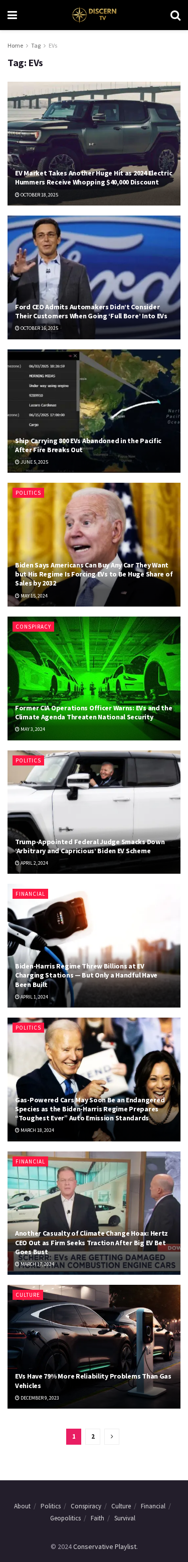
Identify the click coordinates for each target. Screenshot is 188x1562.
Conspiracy (33, 626)
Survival (124, 1518)
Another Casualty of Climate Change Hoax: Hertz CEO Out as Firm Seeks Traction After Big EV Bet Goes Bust (91, 1242)
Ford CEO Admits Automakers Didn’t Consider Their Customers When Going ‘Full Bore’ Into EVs (91, 311)
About (22, 1506)
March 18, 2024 (37, 1130)
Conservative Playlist (104, 1546)
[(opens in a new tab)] (94, 144)
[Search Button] (175, 15)
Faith (97, 1518)
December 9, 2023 (39, 1398)
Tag (36, 45)
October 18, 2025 (39, 194)
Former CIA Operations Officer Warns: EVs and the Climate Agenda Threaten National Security (93, 712)
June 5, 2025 (34, 462)
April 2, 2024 (34, 863)
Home (15, 45)
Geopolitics (65, 1518)
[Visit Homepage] (93, 15)
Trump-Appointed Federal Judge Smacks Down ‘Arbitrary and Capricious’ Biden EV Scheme (90, 846)
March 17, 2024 (37, 1264)
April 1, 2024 (34, 997)
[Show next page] (111, 1437)
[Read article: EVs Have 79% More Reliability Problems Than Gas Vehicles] (94, 1347)
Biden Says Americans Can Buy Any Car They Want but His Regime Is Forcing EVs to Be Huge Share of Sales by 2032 (93, 574)
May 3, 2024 (32, 729)
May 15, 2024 (34, 596)
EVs (53, 45)
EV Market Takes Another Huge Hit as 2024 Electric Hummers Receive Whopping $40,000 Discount (93, 177)
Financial (30, 893)
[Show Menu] (12, 15)
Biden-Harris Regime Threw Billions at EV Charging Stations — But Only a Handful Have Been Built (86, 975)
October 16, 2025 (39, 328)
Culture (28, 1294)
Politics (28, 492)
